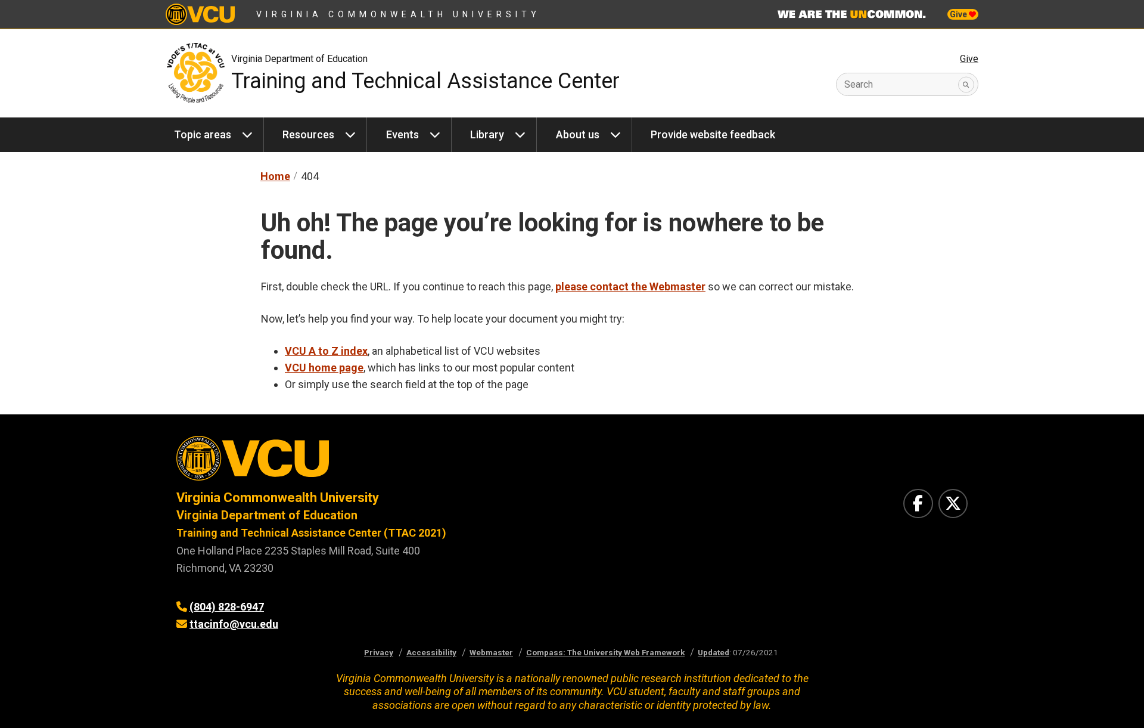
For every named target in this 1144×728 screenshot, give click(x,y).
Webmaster (491, 652)
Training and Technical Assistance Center (425, 81)
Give (959, 14)
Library (487, 134)
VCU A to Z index (326, 351)
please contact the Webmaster (630, 286)
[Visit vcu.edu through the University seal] (363, 462)
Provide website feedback (713, 134)
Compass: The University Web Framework (605, 652)
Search (858, 84)
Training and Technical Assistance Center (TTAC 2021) (311, 532)
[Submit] (966, 84)
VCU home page (324, 367)
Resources (308, 134)
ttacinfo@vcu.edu (233, 624)
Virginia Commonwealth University (398, 14)
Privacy (378, 652)
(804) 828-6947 (226, 606)
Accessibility (431, 652)
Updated (713, 652)
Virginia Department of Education (299, 58)
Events (402, 134)
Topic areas (202, 134)
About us (577, 134)
